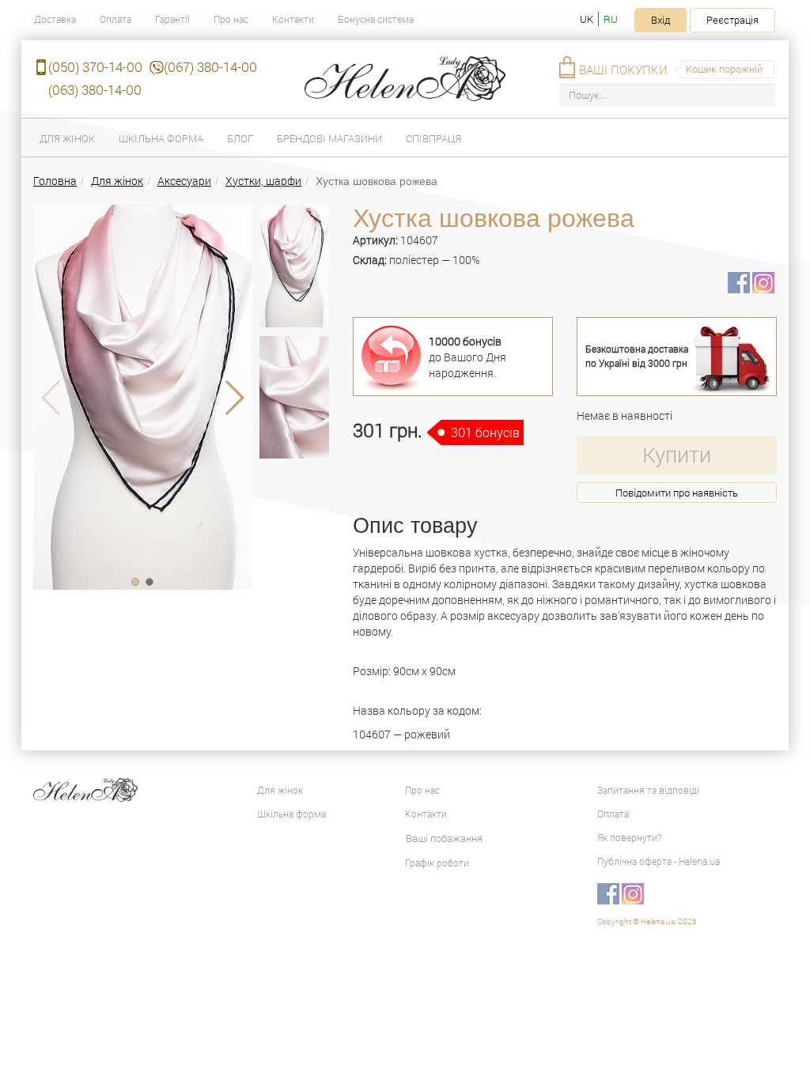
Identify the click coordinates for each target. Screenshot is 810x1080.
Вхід (660, 20)
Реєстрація (732, 20)
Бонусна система (376, 19)
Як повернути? (629, 837)
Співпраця (433, 138)
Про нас (231, 19)
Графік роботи (437, 862)
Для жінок (67, 138)
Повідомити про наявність (676, 492)
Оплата (115, 19)
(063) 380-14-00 (95, 90)
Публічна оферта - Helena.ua (658, 861)
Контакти (293, 19)
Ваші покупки (623, 69)
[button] (135, 582)
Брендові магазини (329, 138)
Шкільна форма (161, 138)
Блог (240, 138)
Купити (676, 454)
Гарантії (172, 19)
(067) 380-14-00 (210, 67)
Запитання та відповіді (648, 790)
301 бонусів (485, 432)
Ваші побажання (444, 838)
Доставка (55, 19)
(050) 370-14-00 (95, 67)
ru (611, 19)
